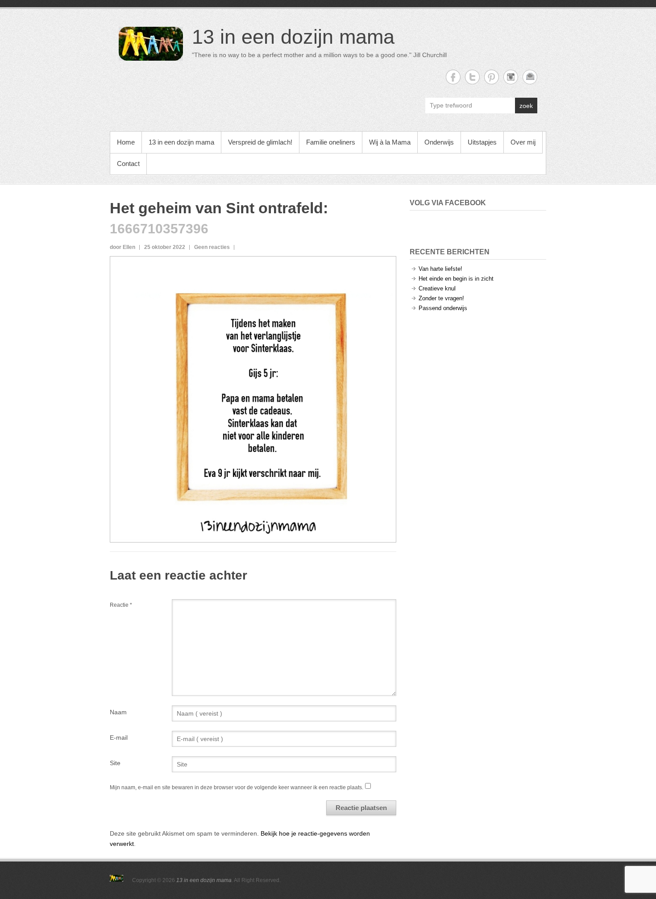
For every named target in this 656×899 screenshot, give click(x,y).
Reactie (121, 605)
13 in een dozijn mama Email (530, 77)
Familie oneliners (330, 142)
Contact (128, 163)
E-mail (119, 737)
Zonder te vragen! (441, 298)
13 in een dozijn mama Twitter (472, 77)
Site (115, 762)
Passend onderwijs (443, 308)
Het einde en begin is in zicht (456, 278)
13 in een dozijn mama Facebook (453, 77)
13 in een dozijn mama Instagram (510, 77)
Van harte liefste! (440, 268)
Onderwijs (439, 142)
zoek (526, 105)
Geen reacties (212, 247)
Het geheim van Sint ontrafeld (216, 207)
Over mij (523, 142)
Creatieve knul (437, 288)
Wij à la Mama (390, 142)
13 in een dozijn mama (293, 36)
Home (126, 142)
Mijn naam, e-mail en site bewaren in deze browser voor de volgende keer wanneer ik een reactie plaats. (236, 787)
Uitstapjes (482, 142)
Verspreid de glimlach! (260, 142)
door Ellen (122, 247)
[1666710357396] (253, 263)
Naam (118, 712)
